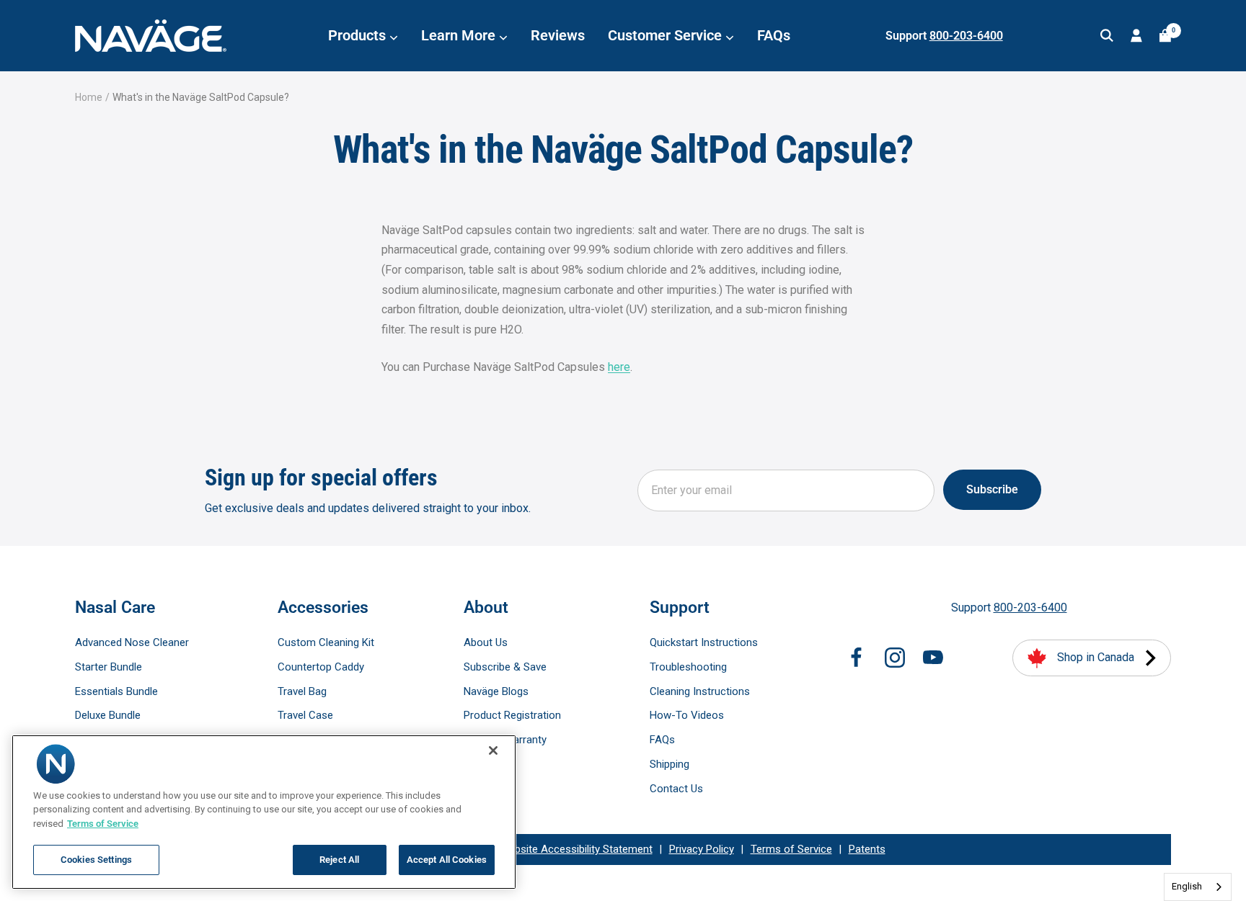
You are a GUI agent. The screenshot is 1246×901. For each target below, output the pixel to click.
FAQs (773, 35)
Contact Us (676, 788)
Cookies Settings (96, 859)
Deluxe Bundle (108, 715)
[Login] (1136, 35)
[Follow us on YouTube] (933, 657)
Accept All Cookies (447, 859)
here (619, 367)
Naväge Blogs (496, 691)
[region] (264, 812)
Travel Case (305, 715)
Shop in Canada (1095, 657)
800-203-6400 (966, 35)
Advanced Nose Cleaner (132, 642)
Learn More (460, 35)
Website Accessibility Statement (576, 849)
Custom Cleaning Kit (326, 642)
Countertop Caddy (321, 666)
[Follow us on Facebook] (857, 657)
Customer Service (666, 35)
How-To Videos (687, 715)
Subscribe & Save (505, 666)
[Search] (1106, 35)
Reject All (339, 859)
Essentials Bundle (116, 691)
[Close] (493, 750)
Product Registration (512, 715)
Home (88, 97)
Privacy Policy (701, 849)
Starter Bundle (108, 666)
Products (358, 35)
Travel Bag (302, 691)
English (1187, 886)
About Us (486, 642)
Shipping (669, 764)
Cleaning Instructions (700, 691)
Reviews (558, 35)
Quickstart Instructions (704, 642)
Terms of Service (791, 849)
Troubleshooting (688, 666)
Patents (867, 849)
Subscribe (992, 489)
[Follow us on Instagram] (895, 657)
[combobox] (1198, 887)
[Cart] (1165, 35)
